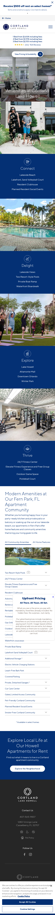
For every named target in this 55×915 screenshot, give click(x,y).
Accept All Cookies (27, 902)
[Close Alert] (52, 2)
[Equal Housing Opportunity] (21, 831)
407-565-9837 (27, 816)
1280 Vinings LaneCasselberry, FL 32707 (27, 824)
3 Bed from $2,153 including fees (27, 41)
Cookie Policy (24, 896)
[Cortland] (27, 877)
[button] (27, 13)
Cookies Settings (27, 909)
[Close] (51, 886)
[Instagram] (30, 854)
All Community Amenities (17, 542)
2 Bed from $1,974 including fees (27, 39)
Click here (34, 10)
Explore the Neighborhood (27, 768)
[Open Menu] (50, 27)
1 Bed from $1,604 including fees (27, 36)
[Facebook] (24, 854)
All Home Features (41, 542)
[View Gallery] (28, 572)
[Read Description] (46, 572)
